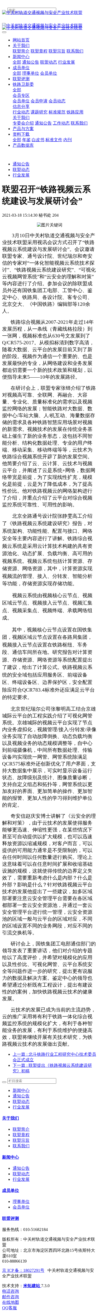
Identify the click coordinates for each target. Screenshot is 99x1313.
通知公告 (21, 164)
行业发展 (21, 175)
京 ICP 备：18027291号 (23, 1270)
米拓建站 (32, 1285)
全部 (17, 62)
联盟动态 (21, 169)
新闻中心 (21, 1090)
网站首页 (21, 40)
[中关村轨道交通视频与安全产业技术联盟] (49, 13)
